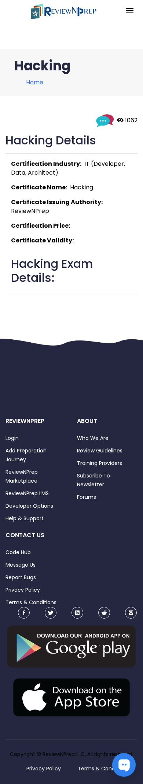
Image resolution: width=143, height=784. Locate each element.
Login (12, 438)
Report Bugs (21, 577)
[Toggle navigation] (130, 11)
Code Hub (18, 552)
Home (34, 82)
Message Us (21, 564)
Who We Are (93, 438)
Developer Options (29, 506)
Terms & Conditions (31, 602)
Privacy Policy (23, 590)
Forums (86, 497)
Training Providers (99, 463)
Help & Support (25, 518)
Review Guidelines (99, 450)
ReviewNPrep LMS (27, 493)
